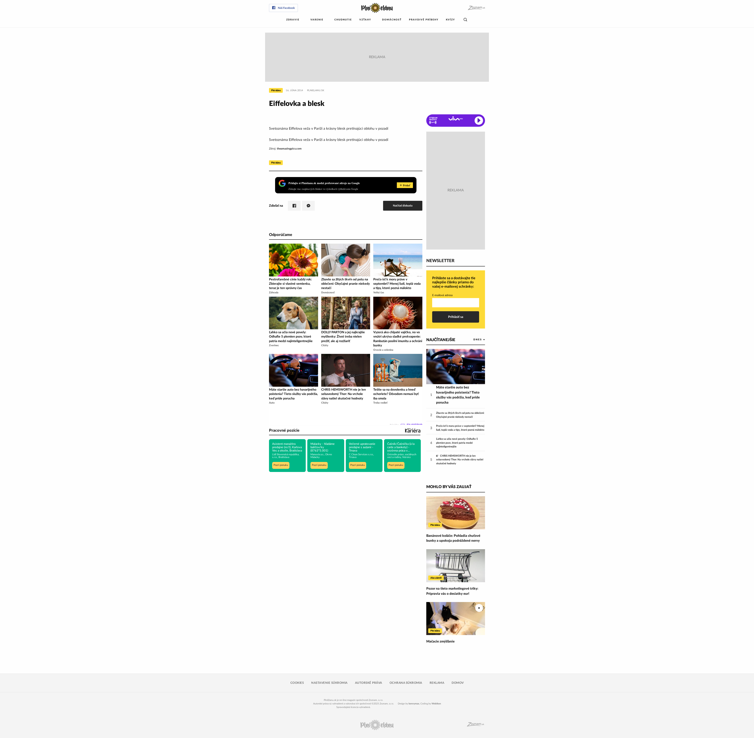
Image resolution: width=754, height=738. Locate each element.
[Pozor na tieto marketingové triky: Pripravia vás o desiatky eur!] (455, 565)
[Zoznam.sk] (476, 8)
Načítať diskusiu (403, 205)
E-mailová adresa (442, 295)
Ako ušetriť (436, 578)
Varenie (316, 19)
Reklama (437, 682)
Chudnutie (343, 19)
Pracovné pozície (284, 430)
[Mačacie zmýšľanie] (455, 618)
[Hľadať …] (465, 20)
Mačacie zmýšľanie (440, 641)
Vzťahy (365, 19)
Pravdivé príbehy (423, 19)
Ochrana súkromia (406, 682)
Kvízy (450, 19)
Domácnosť (392, 19)
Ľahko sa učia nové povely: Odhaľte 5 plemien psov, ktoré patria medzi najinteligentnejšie (457, 443)
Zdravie (292, 19)
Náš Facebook (286, 8)
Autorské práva (368, 682)
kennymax (414, 703)
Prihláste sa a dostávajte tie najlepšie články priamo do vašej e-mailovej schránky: (453, 282)
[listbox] (472, 339)
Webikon (436, 703)
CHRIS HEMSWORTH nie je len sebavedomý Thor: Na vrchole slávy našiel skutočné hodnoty (459, 460)
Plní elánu (276, 90)
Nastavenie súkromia (329, 682)
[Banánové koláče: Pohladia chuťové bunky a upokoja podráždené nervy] (455, 512)
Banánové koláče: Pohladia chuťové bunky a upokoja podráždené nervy (453, 538)
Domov (458, 682)
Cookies (297, 682)
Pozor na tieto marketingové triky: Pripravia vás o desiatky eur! (452, 591)
